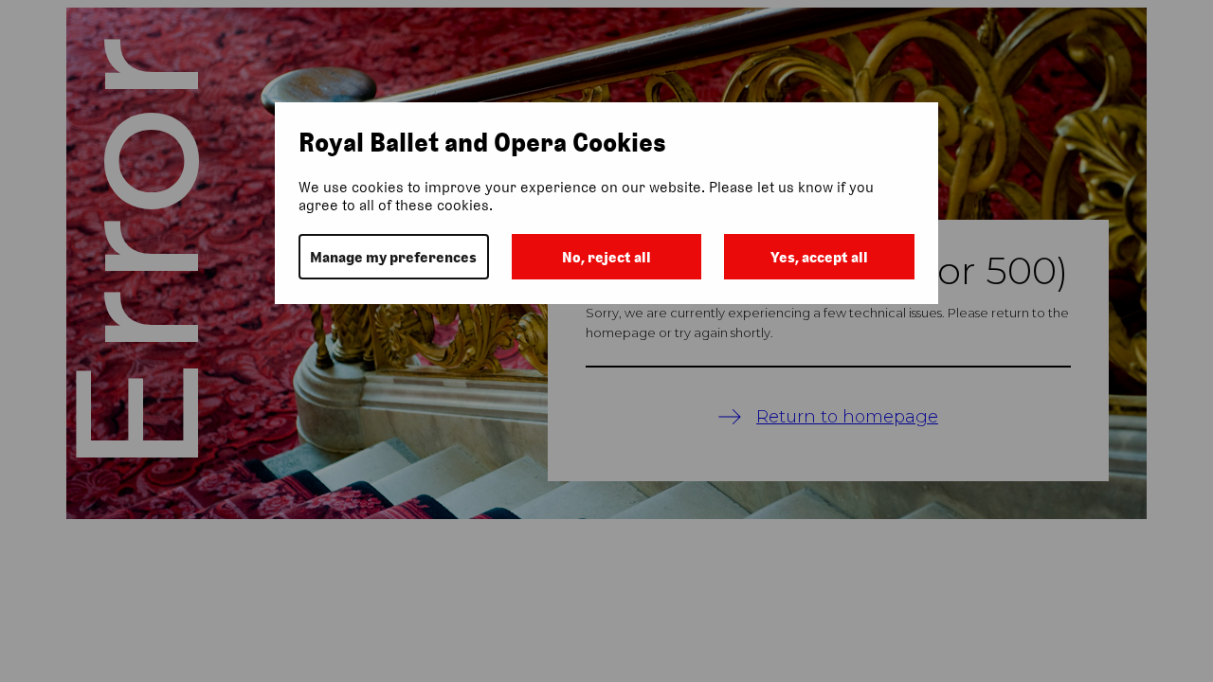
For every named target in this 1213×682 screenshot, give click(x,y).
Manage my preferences (393, 257)
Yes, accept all (819, 257)
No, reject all (606, 257)
